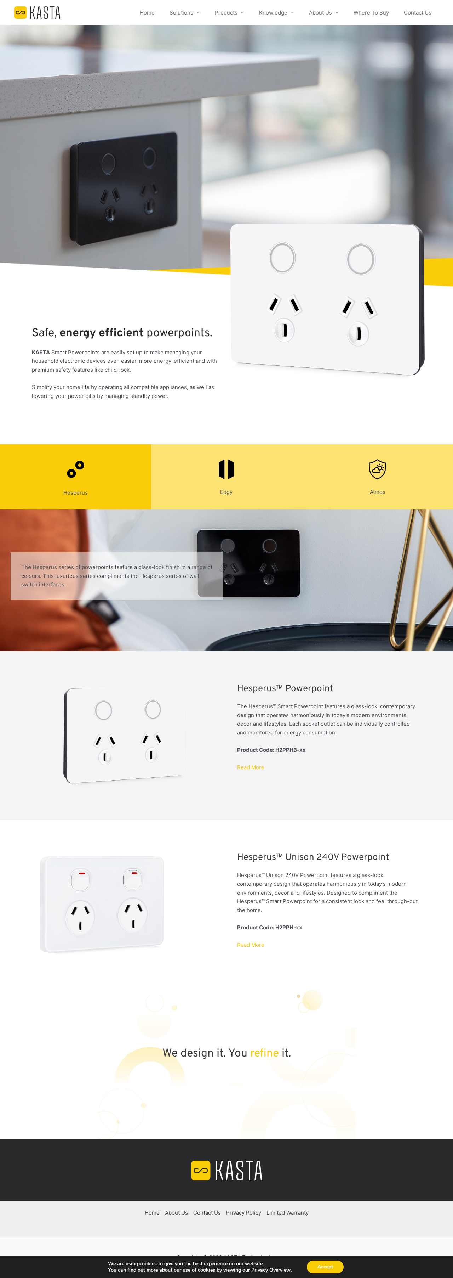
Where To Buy (371, 12)
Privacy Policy (243, 1212)
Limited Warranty (287, 1212)
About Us (320, 12)
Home (147, 12)
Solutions (181, 12)
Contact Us (417, 12)
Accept (325, 1266)
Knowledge (273, 12)
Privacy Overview (271, 1270)
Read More (250, 767)
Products (226, 12)
